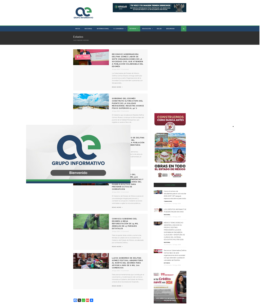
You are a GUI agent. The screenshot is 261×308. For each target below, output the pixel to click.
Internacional (103, 28)
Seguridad (170, 28)
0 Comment (125, 69)
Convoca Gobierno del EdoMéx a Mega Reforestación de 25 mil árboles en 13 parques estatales (125, 224)
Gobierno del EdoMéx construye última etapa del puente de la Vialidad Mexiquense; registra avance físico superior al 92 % (128, 103)
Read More (116, 87)
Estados (133, 28)
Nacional (88, 28)
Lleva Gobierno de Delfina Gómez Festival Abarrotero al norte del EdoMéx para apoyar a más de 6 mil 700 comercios (127, 263)
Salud (159, 28)
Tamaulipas (168, 201)
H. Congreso (119, 28)
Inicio (77, 28)
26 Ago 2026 (115, 69)
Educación (146, 28)
